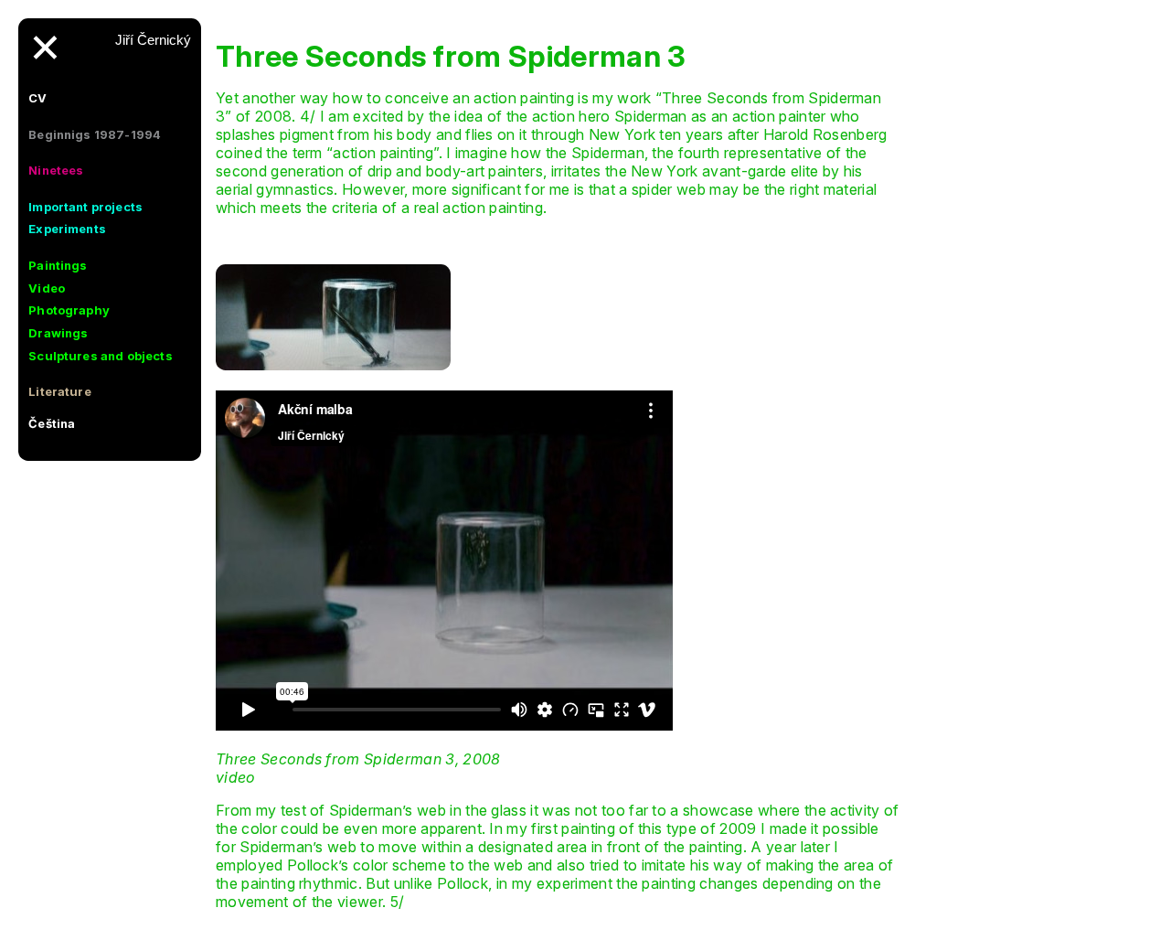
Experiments (67, 228)
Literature (59, 391)
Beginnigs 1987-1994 (94, 134)
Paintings (57, 265)
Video (46, 288)
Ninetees (55, 170)
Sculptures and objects (100, 355)
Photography (69, 310)
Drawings (58, 333)
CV (37, 98)
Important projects (85, 206)
